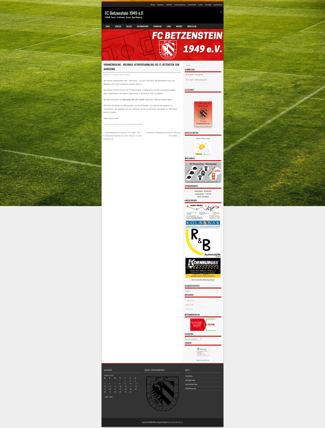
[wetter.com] (199, 154)
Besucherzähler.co (203, 360)
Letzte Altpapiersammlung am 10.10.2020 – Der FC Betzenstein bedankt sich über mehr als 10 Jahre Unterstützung (122, 135)
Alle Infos (208, 154)
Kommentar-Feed (191, 384)
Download (192, 4)
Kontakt (208, 4)
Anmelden (189, 376)
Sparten (160, 4)
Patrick (127, 75)
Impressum (218, 4)
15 (120, 386)
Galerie (169, 4)
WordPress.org (190, 388)
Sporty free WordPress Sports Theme (154, 422)
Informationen (180, 4)
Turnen (187, 309)
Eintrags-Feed (190, 380)
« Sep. (106, 397)
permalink (138, 124)
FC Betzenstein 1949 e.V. (124, 13)
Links (200, 4)
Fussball (188, 300)
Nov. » (112, 397)
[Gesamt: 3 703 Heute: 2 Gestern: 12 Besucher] (203, 357)
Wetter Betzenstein (203, 138)
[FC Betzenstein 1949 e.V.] (162, 34)
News (153, 4)
